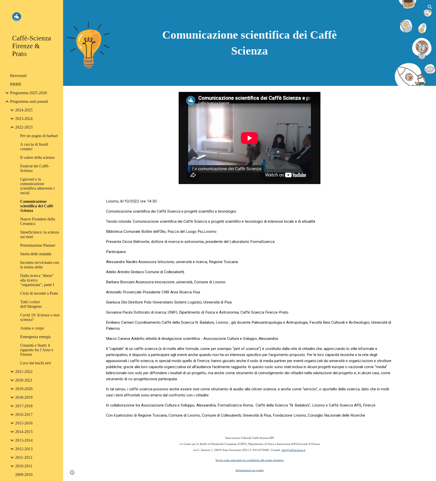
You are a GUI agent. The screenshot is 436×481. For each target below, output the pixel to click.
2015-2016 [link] (24, 423)
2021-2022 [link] (24, 371)
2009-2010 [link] (24, 474)
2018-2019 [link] (24, 397)
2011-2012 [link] (23, 457)
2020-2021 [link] (24, 380)
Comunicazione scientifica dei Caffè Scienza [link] (36, 206)
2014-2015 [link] (24, 431)
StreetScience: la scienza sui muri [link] (39, 234)
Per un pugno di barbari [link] (39, 136)
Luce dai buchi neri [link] (35, 363)
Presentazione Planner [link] (37, 245)
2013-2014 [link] (24, 440)
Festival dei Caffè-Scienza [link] (34, 168)
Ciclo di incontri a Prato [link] (39, 293)
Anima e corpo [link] (32, 328)
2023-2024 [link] (24, 118)
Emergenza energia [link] (35, 337)
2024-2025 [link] (24, 110)
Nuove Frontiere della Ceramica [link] (37, 221)
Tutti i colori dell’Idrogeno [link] (31, 304)
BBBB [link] (15, 84)
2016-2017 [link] (24, 414)
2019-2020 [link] (24, 389)
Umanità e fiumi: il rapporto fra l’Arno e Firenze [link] (36, 350)
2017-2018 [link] (24, 406)
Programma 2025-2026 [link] (28, 93)
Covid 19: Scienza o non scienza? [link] (40, 317)
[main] (249, 43)
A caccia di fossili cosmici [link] (34, 146)
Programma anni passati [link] (29, 101)
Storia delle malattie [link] (35, 254)
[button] (430, 7)
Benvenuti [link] (18, 75)
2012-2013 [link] (24, 449)
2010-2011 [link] (23, 466)
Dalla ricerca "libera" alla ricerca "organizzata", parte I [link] (37, 280)
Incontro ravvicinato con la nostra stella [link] (39, 264)
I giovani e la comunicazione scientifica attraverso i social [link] (37, 186)
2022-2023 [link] (24, 127)
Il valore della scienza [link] (37, 157)
